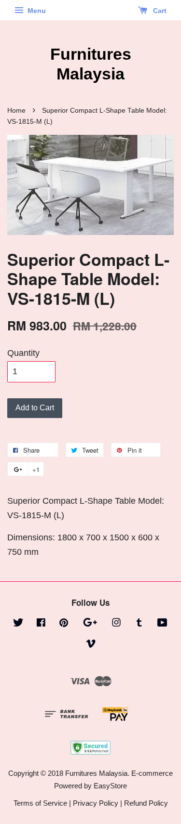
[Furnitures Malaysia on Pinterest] (63, 624)
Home (16, 110)
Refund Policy (146, 803)
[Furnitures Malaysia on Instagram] (116, 624)
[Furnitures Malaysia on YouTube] (162, 624)
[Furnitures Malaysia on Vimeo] (90, 645)
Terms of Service (40, 803)
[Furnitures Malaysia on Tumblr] (139, 624)
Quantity (23, 353)
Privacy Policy (95, 803)
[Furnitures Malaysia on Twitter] (18, 624)
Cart (159, 10)
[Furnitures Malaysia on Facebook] (41, 624)
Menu (36, 10)
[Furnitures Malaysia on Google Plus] (90, 624)
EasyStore (110, 786)
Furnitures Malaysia (90, 64)
